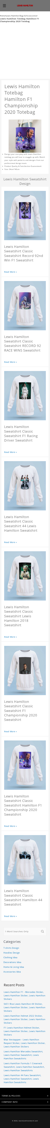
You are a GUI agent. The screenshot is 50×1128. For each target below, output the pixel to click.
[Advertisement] (25, 52)
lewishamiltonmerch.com (28, 1121)
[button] (4, 6)
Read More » (10, 272)
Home (2, 16)
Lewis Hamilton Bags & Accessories (21, 16)
